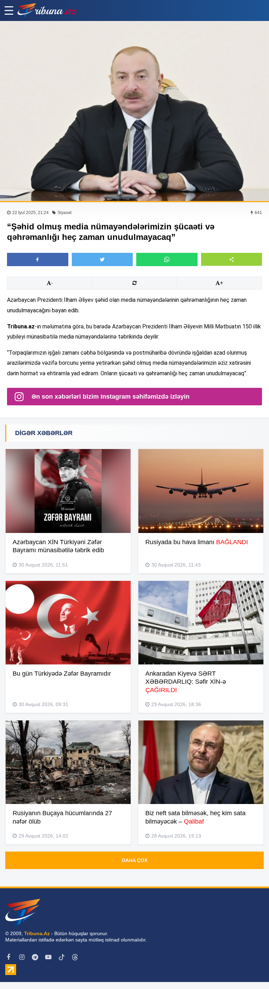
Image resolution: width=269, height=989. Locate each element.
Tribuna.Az (37, 933)
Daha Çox (134, 860)
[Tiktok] (61, 957)
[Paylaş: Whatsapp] (167, 259)
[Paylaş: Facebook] (37, 259)
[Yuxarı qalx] (249, 969)
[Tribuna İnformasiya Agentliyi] (47, 10)
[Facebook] (8, 957)
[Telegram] (35, 957)
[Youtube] (48, 957)
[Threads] (75, 957)
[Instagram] (22, 957)
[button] (231, 259)
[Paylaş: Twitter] (102, 259)
